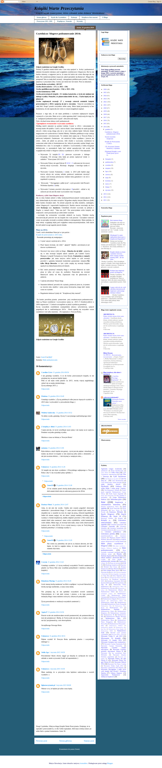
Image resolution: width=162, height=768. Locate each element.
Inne (103, 502)
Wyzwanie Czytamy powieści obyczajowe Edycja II (113, 650)
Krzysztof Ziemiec (107, 518)
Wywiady (80, 21)
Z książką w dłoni (48, 427)
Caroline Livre (46, 372)
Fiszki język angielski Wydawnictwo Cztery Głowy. (113, 492)
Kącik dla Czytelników (58, 17)
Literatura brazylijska (117, 524)
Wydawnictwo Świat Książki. (116, 629)
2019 (105, 111)
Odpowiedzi (48, 481)
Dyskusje (74, 17)
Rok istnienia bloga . (116, 220)
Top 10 (104, 584)
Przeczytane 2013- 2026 (44, 21)
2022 (105, 102)
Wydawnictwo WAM (107, 631)
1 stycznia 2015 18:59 (57, 652)
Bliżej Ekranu (108, 353)
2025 (105, 92)
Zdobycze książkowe (107, 677)
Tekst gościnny (119, 583)
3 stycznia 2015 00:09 (63, 685)
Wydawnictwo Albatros (115, 590)
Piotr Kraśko (117, 559)
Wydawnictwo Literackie (118, 613)
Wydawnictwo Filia (106, 606)
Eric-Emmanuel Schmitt (112, 490)
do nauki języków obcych (113, 483)
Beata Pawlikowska (117, 471)
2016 (105, 120)
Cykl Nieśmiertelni (118, 480)
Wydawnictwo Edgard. (109, 599)
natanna (44, 448)
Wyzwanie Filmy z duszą (117, 634)
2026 (105, 89)
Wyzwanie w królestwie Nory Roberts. (112, 667)
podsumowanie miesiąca (108, 561)
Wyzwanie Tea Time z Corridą (117, 664)
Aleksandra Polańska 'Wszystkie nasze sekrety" (118, 401)
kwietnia (108, 181)
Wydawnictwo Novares (108, 588)
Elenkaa (44, 396)
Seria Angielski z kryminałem (118, 574)
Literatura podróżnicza (113, 532)
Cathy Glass (115, 472)
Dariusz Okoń (46, 504)
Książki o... (106, 520)
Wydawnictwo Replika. (107, 627)
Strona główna (41, 17)
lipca (107, 171)
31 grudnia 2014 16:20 (63, 581)
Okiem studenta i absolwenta (110, 557)
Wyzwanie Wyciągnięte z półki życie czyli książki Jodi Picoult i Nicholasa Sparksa (113, 671)
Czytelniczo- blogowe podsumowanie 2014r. (112, 133)
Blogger (110, 763)
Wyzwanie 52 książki (111, 638)
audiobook (104, 471)
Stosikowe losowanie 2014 (115, 581)
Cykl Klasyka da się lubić (111, 478)
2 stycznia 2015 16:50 (57, 669)
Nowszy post (41, 741)
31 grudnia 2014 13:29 (64, 540)
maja (107, 177)
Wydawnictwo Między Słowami (116, 616)
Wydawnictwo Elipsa (116, 600)
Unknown (45, 467)
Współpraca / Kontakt (64, 21)
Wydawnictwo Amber (108, 592)
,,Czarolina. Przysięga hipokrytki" (115, 378)
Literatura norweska (121, 530)
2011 (105, 200)
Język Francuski (115, 508)
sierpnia (108, 168)
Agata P (44, 612)
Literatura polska (108, 534)
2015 (105, 123)
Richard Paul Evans (110, 567)
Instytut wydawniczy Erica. (110, 506)
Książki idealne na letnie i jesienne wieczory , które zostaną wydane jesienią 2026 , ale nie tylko (117, 255)
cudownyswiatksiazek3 (110, 397)
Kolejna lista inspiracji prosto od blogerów (117, 271)
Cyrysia (44, 562)
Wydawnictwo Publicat (116, 625)
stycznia (108, 190)
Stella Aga (45, 652)
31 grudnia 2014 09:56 (61, 372)
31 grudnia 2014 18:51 (57, 636)
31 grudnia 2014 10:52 (64, 413)
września (108, 165)
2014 (105, 127)
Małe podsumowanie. (50, 360)
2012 (105, 197)
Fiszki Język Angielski (116, 494)
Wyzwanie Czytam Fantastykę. (111, 646)
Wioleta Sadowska (48, 413)
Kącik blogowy (107, 514)
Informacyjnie (116, 499)
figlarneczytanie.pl (48, 685)
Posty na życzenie (115, 563)
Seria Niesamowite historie (114, 577)
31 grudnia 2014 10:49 (56, 396)
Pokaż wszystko (122, 419)
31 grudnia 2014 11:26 (57, 467)
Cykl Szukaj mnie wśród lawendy (111, 482)
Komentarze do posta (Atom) (69, 749)
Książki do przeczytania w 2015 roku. (49, 235)
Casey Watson (104, 472)
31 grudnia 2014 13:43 (56, 562)
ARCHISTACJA (108, 314)
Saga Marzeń (114, 568)
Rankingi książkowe (112, 565)
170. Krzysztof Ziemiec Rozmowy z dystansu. (112, 147)
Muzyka (119, 554)
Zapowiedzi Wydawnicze (110, 675)
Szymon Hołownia (106, 583)
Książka (120, 518)
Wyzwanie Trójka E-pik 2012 (113, 666)
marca (107, 184)
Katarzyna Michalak (116, 512)
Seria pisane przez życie (111, 570)
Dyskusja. (105, 486)
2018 (105, 114)
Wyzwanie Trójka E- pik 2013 (111, 636)
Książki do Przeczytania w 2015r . (112, 142)
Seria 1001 (113, 572)
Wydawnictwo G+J (116, 607)
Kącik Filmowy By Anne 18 (113, 515)
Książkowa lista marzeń (90, 17)
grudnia (108, 129)
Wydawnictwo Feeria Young (115, 604)
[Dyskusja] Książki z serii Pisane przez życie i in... (113, 153)
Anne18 (50, 485)
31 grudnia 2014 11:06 (56, 448)
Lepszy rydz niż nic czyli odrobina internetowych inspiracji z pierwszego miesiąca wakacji (118, 290)
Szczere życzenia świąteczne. (110, 138)
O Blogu (105, 17)
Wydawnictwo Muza (117, 586)
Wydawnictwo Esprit (107, 602)
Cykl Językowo (119, 476)
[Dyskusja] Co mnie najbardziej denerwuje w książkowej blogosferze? (117, 237)
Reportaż (123, 565)
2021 (105, 105)
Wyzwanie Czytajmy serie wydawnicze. (113, 642)
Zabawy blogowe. (116, 673)
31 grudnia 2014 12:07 (60, 504)
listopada (108, 159)
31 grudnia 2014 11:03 (63, 427)
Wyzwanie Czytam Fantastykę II (114, 644)
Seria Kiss (106, 576)
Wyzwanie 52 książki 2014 (111, 640)
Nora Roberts (119, 556)
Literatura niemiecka (107, 530)
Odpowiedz (45, 389)
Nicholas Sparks (106, 556)
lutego (107, 187)
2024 (105, 95)
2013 (105, 194)
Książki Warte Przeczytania (59, 8)
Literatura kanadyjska (117, 528)
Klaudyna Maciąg (48, 581)
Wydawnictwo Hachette (110, 609)
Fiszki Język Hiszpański (107, 495)
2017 (105, 117)
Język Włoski (115, 510)
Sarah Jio (123, 568)
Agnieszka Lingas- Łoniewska (111, 469)
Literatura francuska (108, 526)
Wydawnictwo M (109, 615)
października (109, 162)
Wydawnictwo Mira (113, 618)
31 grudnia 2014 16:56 (56, 612)
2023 (105, 99)
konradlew (83, 763)
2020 (105, 108)
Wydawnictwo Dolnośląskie (117, 597)
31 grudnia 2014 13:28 (64, 485)
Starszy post (89, 741)
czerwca (108, 174)
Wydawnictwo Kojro (107, 611)
